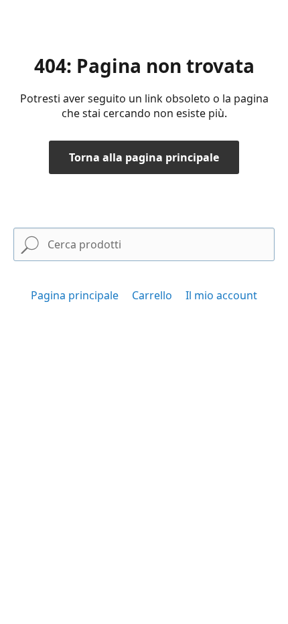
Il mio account (221, 295)
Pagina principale (75, 295)
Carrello (152, 295)
